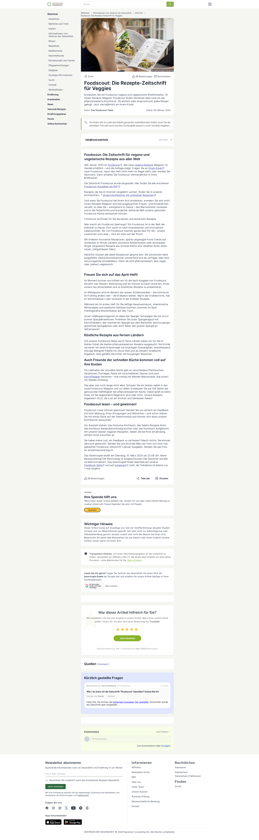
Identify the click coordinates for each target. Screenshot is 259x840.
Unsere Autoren (140, 791)
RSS (134, 777)
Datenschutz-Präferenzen (188, 776)
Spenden (92, 510)
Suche (178, 786)
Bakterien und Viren (59, 23)
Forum (50, 118)
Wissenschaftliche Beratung (146, 801)
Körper (52, 41)
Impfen (52, 28)
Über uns (136, 782)
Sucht (51, 80)
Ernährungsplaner (56, 114)
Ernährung (52, 94)
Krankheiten (53, 99)
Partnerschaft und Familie (62, 60)
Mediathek (54, 46)
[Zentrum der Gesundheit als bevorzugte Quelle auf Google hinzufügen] (93, 586)
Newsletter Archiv (141, 772)
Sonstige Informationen (60, 75)
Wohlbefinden (55, 89)
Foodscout (114, 165)
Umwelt (52, 84)
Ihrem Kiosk (155, 168)
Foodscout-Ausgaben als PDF (101, 186)
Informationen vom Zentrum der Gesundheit (61, 35)
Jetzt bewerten (127, 638)
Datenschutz (83, 795)
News (50, 104)
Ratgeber (53, 70)
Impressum (180, 767)
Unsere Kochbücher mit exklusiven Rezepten (128, 195)
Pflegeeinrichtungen (59, 65)
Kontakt (135, 806)
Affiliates (136, 767)
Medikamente (55, 50)
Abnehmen (54, 19)
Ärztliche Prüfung (140, 796)
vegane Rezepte (143, 165)
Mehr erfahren (134, 560)
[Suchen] (170, 4)
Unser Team (138, 786)
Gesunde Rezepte (56, 109)
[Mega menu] (210, 4)
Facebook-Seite (93, 465)
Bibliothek (52, 14)
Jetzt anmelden (55, 786)
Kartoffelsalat (92, 376)
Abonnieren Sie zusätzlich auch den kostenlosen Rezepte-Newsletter (84, 780)
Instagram (120, 465)
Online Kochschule (57, 123)
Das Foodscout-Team (102, 110)
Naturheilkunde (56, 55)
